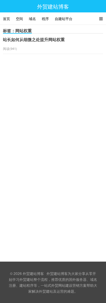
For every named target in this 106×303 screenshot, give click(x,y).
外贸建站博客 (53, 6)
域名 (32, 18)
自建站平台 (63, 18)
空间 (19, 18)
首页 (6, 18)
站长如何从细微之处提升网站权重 (34, 39)
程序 (45, 18)
